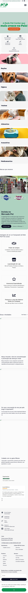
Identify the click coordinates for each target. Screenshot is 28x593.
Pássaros (5, 565)
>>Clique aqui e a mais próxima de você (11, 542)
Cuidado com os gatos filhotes (10, 458)
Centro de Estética (19, 555)
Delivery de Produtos (20, 559)
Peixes (4, 561)
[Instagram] (23, 1)
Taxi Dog (17, 557)
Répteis (4, 563)
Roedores (5, 559)
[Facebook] (24, 1)
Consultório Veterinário (20, 561)
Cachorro (5, 555)
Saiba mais (12, 586)
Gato (4, 557)
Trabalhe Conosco (6, 547)
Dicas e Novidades (19, 549)
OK (14, 589)
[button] (25, 5)
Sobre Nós (18, 547)
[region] (14, 587)
